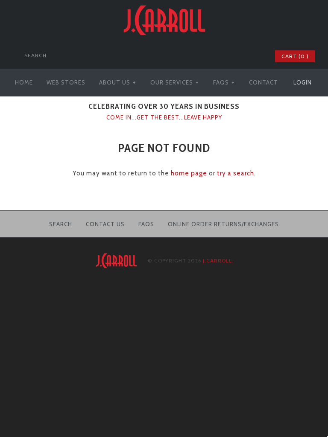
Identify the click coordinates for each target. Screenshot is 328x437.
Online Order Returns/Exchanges (223, 224)
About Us (117, 82)
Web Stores (66, 82)
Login (302, 82)
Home (24, 82)
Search (60, 224)
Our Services (174, 82)
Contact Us (105, 224)
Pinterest (244, 56)
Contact (263, 82)
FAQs (224, 82)
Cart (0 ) (295, 56)
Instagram (256, 56)
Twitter (233, 56)
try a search (235, 173)
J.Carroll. (218, 260)
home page (189, 173)
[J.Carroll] (164, 5)
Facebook (222, 56)
